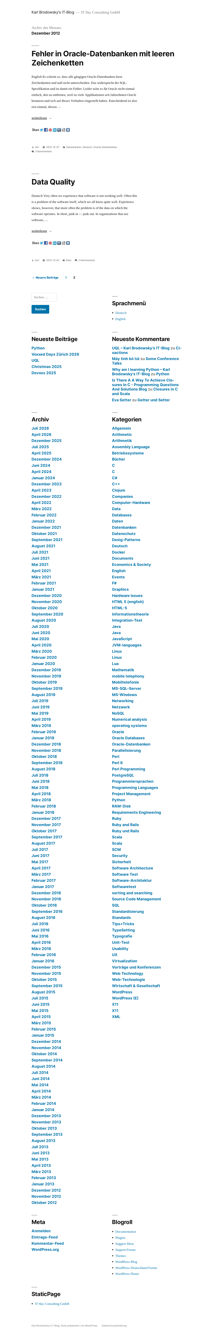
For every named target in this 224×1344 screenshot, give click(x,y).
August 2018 (43, 769)
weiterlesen (42, 118)
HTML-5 (119, 608)
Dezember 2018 (46, 744)
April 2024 (42, 471)
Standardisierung (128, 911)
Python (38, 348)
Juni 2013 (41, 1153)
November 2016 (46, 899)
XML (116, 1016)
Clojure (118, 490)
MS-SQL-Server (126, 688)
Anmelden (41, 1231)
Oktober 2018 (44, 756)
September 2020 (47, 614)
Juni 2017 (40, 855)
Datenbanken (73, 147)
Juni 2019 (41, 707)
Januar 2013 (43, 1184)
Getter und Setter (153, 400)
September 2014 (47, 1060)
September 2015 (47, 985)
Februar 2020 (44, 657)
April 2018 (41, 794)
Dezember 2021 (46, 527)
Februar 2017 (44, 880)
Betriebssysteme (128, 453)
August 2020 (44, 620)
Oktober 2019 (44, 682)
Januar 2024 (43, 478)
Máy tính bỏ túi (125, 358)
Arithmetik (122, 440)
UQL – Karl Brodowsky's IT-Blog (141, 348)
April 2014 (41, 1091)
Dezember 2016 (46, 893)
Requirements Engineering (136, 812)
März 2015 (41, 1023)
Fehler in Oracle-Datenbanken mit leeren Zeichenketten (103, 58)
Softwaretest (124, 886)
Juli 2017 (40, 849)
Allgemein (121, 428)
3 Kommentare (43, 151)
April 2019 (41, 719)
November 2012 (46, 1196)
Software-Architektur (132, 880)
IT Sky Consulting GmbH (52, 1304)
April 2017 (41, 868)
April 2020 (42, 645)
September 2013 (47, 1134)
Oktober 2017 (44, 831)
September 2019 (47, 688)
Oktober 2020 (45, 608)
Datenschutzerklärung (114, 1325)
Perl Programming (128, 769)
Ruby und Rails (125, 831)
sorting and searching (132, 893)
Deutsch (87, 147)
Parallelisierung (126, 750)
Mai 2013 (40, 1159)
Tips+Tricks (123, 924)
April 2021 (41, 570)
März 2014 (41, 1097)
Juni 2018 (41, 781)
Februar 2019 (44, 732)
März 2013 (41, 1171)
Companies (122, 496)
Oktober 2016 (44, 905)
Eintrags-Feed (45, 1237)
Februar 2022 (44, 515)
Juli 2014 (40, 1072)
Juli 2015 (40, 998)
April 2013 (41, 1165)
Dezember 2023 (47, 484)
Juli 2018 (40, 775)
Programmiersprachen (132, 781)
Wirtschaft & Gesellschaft (136, 985)
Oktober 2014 (44, 1054)
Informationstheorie (130, 614)
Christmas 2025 (47, 366)
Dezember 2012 (46, 1190)
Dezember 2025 (47, 440)
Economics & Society (131, 564)
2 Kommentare (86, 260)
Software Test (125, 874)
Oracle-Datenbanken (105, 147)
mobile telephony (128, 676)
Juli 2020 (40, 626)
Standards (121, 917)
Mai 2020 (40, 639)
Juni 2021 (41, 558)
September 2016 (47, 911)
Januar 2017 (43, 886)
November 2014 (46, 1047)
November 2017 (46, 824)
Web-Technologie (128, 979)
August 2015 (43, 992)
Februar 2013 (44, 1177)
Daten (117, 521)
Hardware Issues (127, 595)
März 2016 (41, 948)
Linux (117, 651)
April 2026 (41, 434)
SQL (115, 905)
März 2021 (41, 577)
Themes (120, 1256)
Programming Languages (135, 787)
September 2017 (47, 837)
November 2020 (47, 601)
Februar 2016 (44, 954)
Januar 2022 (43, 521)
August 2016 (43, 917)
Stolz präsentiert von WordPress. (79, 1325)
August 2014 (43, 1066)
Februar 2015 (44, 1029)
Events (118, 577)
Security (120, 855)
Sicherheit (121, 862)
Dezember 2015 (46, 967)
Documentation (125, 1232)
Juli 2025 (40, 447)
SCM (116, 849)
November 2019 (46, 676)
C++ (116, 484)
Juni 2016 (41, 930)
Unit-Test (121, 942)
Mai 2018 (40, 787)
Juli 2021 (40, 552)
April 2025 (41, 453)
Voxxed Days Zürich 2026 (55, 354)
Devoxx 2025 (44, 373)
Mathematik (123, 670)
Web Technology (127, 973)
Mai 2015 (40, 1010)
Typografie (122, 936)
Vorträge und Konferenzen (136, 967)
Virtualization (124, 961)
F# (114, 583)
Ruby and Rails (125, 824)
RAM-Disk (121, 806)
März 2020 (42, 651)
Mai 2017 (40, 862)
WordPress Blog (126, 1262)
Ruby (116, 818)
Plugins (120, 1238)
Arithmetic (122, 434)
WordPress (122, 992)
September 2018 (47, 762)
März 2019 (41, 725)
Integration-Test (127, 620)
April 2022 (41, 502)
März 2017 (41, 874)
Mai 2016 (40, 936)
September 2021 (47, 539)
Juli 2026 (40, 428)
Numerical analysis (129, 719)
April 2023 (41, 490)
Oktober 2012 (44, 1202)
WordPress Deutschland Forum (136, 1268)
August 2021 (43, 546)
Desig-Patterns (126, 539)
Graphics (120, 589)
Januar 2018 (43, 812)
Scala (117, 837)
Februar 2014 (44, 1103)
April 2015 (41, 1016)
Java (116, 626)
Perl (115, 756)
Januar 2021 (43, 589)
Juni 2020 (41, 632)
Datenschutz (124, 533)
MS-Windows (124, 694)
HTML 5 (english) (128, 601)
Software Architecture (132, 868)
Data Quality (53, 181)
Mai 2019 (40, 713)
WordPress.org (45, 1249)
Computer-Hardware (131, 502)
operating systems (129, 725)
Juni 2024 (41, 465)
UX (114, 954)
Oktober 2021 (44, 533)
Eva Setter (121, 400)
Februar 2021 (44, 583)
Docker (118, 552)
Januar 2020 (43, 663)
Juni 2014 (41, 1078)
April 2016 (41, 942)
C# (114, 478)
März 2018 (41, 800)
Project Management (131, 794)
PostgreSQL (123, 775)
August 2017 (43, 843)
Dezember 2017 (46, 818)
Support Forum (125, 1250)
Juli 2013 (40, 1147)
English (120, 319)
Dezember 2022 (47, 496)
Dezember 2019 (46, 670)
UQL (35, 360)
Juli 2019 (40, 700)
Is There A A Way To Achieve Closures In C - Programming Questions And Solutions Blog (145, 384)
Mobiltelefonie (125, 682)
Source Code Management (136, 899)
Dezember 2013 (46, 1116)
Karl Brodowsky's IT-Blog (53, 12)
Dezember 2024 (47, 459)
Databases (122, 515)
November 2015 (46, 973)
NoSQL (118, 713)
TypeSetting (123, 930)
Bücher (118, 459)
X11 (115, 1004)
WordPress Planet (127, 1274)
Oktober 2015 (44, 979)
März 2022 (42, 509)
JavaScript (122, 639)
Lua (115, 663)
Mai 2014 (40, 1085)
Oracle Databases (128, 738)
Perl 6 (117, 762)
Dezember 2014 (46, 1041)
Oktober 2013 (44, 1128)
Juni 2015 (41, 1004)
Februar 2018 (44, 806)
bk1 (37, 147)
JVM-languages (127, 645)
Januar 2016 (43, 961)
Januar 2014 (43, 1109)
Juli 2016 (40, 924)
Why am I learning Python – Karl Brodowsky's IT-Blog (141, 371)
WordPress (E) (125, 998)
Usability (120, 948)
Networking (122, 700)
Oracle (118, 732)
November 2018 (46, 750)
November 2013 (46, 1122)
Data (68, 260)
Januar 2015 (43, 1035)
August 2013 (43, 1140)
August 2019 (43, 694)
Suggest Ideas (124, 1244)
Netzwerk (121, 707)
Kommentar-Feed (48, 1243)
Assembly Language (131, 447)
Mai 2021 (40, 564)
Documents (122, 558)
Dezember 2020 (47, 595)
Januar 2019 (43, 738)
